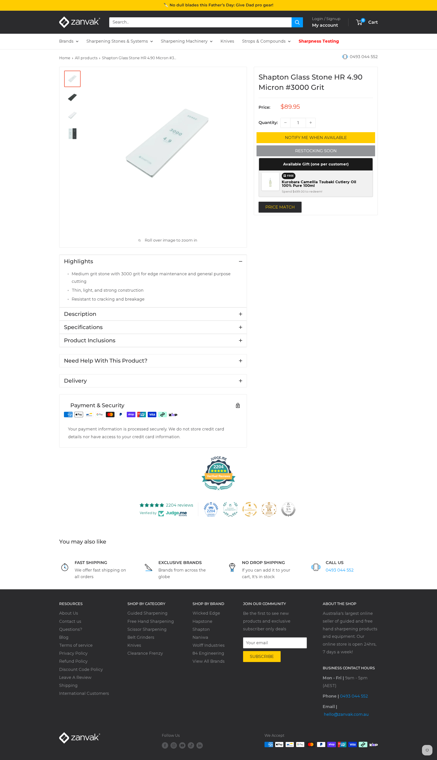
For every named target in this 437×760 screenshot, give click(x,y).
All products (86, 58)
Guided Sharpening (147, 613)
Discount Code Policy (81, 669)
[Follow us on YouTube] (182, 745)
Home (64, 58)
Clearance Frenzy (145, 653)
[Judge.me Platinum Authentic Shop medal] (230, 509)
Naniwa (200, 637)
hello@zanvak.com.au (346, 714)
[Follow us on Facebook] (165, 745)
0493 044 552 (364, 56)
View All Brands (209, 661)
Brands (66, 41)
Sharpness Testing (319, 41)
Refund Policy (73, 661)
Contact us (70, 621)
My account (325, 25)
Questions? (70, 629)
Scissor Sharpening (147, 629)
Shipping (68, 685)
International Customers (84, 693)
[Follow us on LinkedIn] (199, 745)
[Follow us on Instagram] (173, 745)
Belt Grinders (140, 637)
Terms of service (76, 645)
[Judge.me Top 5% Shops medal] (288, 509)
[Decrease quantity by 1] (285, 122)
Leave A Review (75, 677)
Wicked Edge (206, 613)
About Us (68, 613)
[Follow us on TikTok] (191, 745)
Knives (227, 41)
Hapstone (202, 621)
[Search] (297, 22)
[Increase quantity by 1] (310, 122)
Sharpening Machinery (184, 41)
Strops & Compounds (264, 41)
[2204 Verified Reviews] (218, 490)
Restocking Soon (316, 150)
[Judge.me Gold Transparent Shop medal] (249, 509)
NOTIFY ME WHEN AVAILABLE (316, 137)
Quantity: (268, 122)
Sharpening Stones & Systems (117, 41)
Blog (64, 637)
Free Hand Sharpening (150, 621)
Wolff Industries (209, 645)
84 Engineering (208, 653)
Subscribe (262, 656)
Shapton (201, 629)
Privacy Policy (73, 653)
